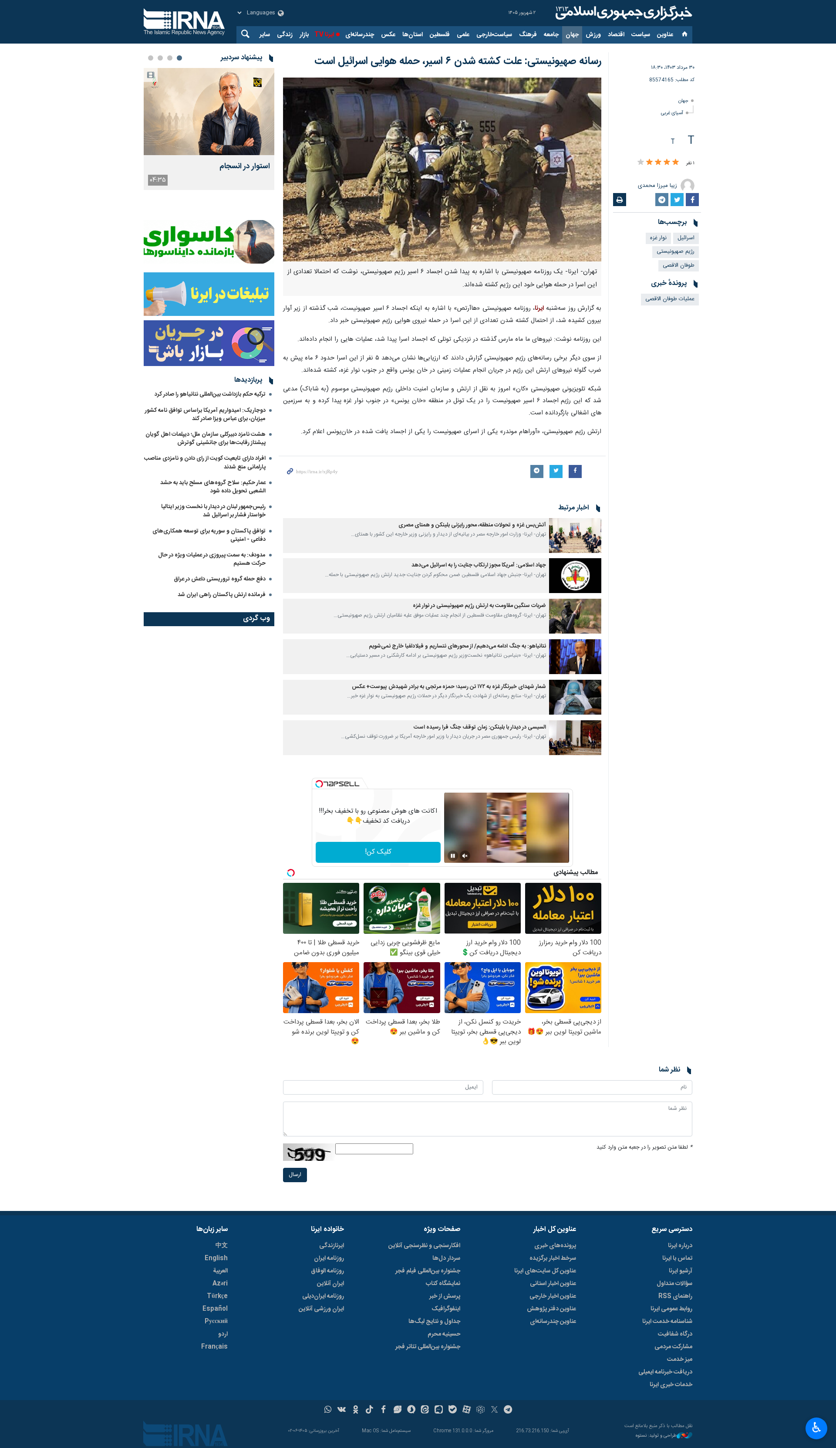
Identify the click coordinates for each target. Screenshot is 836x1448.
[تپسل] (319, 784)
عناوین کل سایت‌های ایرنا (545, 1271)
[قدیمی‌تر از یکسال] (575, 535)
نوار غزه (658, 238)
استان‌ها (412, 35)
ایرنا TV (324, 35)
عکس (388, 35)
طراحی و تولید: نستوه (656, 1436)
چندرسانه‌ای (359, 35)
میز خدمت (679, 1359)
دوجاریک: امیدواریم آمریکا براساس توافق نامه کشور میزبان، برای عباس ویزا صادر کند (205, 415)
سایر (265, 35)
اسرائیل (686, 238)
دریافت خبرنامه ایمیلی (665, 1372)
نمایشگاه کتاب (443, 1283)
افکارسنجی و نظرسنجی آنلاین (424, 1246)
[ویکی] (341, 1410)
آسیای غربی (672, 113)
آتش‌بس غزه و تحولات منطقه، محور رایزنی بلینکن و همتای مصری (472, 525)
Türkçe (217, 1296)
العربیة (220, 1271)
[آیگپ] (439, 1410)
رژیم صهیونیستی (675, 251)
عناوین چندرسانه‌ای (553, 1321)
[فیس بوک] (383, 1410)
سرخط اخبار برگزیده (552, 1258)
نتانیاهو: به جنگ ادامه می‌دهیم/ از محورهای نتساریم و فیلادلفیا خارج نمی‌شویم (457, 646)
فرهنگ (528, 35)
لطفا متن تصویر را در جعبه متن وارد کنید (644, 1147)
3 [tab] (160, 58)
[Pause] (453, 856)
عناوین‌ (665, 35)
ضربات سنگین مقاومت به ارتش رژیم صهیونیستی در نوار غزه (479, 605)
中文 (222, 1246)
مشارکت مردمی (673, 1347)
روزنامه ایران (329, 1258)
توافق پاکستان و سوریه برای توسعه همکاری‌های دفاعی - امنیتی (209, 535)
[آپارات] (466, 1410)
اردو (223, 1334)
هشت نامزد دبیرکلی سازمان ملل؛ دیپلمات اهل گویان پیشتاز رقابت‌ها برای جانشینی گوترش (205, 439)
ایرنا (622, 13)
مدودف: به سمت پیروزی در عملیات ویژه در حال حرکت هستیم (212, 559)
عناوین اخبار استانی (553, 1283)
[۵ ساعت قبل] (209, 111)
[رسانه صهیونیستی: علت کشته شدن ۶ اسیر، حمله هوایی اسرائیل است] (442, 169)
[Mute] (465, 856)
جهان (572, 35)
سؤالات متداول (674, 1283)
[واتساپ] (328, 1410)
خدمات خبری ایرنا (671, 1385)
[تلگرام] (508, 1410)
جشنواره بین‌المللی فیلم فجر (427, 1271)
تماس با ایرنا (677, 1258)
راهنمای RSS (675, 1296)
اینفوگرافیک (445, 1309)
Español (215, 1309)
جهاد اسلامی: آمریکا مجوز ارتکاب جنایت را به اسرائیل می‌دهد (478, 565)
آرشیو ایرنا (680, 1271)
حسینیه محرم (444, 1334)
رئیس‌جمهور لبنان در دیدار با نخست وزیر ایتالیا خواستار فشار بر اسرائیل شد (213, 511)
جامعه (551, 35)
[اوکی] (355, 1410)
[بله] (452, 1410)
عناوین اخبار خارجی (552, 1296)
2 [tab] (169, 58)
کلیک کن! (378, 852)
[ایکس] (494, 1410)
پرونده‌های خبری (555, 1246)
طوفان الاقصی (678, 265)
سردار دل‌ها (446, 1258)
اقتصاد (616, 35)
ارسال (295, 1175)
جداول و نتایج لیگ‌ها (434, 1321)
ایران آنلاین (330, 1283)
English (216, 1258)
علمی (463, 35)
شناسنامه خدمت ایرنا (667, 1321)
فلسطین (440, 35)
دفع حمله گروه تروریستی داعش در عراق (220, 579)
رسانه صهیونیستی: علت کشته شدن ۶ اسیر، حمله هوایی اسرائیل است (457, 61)
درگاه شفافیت (675, 1334)
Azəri (220, 1283)
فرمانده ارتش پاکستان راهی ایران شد (222, 595)
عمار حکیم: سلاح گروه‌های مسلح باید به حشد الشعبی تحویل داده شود (213, 487)
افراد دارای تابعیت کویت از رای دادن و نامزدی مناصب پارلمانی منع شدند (205, 462)
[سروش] (411, 1410)
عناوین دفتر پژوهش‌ (551, 1309)
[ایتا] (425, 1410)
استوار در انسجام (244, 166)
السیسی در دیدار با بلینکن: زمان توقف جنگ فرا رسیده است (480, 727)
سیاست (640, 35)
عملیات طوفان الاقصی (669, 299)
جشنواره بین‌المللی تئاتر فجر (427, 1347)
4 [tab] (150, 58)
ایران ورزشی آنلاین (321, 1309)
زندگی (285, 35)
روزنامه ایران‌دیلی (323, 1296)
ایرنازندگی (331, 1246)
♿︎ (816, 1427)
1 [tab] (179, 58)
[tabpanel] (209, 129)
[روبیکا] (480, 1410)
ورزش (593, 35)
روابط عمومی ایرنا (671, 1309)
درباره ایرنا (680, 1246)
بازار (304, 35)
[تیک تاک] (369, 1410)
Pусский (216, 1321)
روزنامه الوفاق (327, 1271)
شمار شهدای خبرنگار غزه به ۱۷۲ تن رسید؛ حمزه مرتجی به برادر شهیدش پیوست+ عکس (449, 687)
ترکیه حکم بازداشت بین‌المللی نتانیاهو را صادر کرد (210, 394)
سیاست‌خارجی (494, 35)
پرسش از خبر (444, 1296)
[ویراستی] (397, 1410)
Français (214, 1347)
